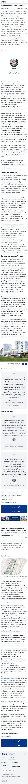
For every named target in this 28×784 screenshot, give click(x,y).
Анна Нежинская (4, 537)
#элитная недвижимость (12, 492)
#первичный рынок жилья (7, 499)
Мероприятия (16, 766)
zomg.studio (4, 781)
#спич (2, 492)
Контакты (4, 762)
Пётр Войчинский (14, 483)
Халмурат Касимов (5, 8)
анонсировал (4, 720)
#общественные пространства (8, 502)
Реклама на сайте (15, 763)
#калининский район (6, 736)
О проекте (4, 765)
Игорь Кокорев (14, 443)
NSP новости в (13, 507)
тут (13, 596)
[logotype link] (4, 2)
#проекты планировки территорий (9, 733)
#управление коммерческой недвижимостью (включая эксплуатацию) (12, 496)
